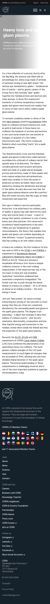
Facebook (7, 550)
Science (6, 470)
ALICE (18, 337)
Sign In (36, 3)
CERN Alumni (8, 514)
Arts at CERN (8, 527)
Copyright (6, 583)
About (5, 461)
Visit (4, 474)
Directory (44, 3)
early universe (13, 121)
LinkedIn (6, 541)
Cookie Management (11, 595)
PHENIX (40, 250)
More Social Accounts (12, 554)
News (4, 465)
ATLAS (25, 337)
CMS (35, 337)
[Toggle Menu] (35, 10)
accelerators (35, 121)
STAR (27, 250)
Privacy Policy (8, 589)
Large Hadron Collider (34, 340)
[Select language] (45, 10)
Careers (5, 488)
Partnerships (8, 510)
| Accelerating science (14, 3)
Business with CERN (11, 493)
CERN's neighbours (10, 501)
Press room (7, 518)
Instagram (7, 537)
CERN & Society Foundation (15, 505)
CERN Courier (8, 523)
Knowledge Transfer (11, 497)
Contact (6, 478)
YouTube (6, 546)
